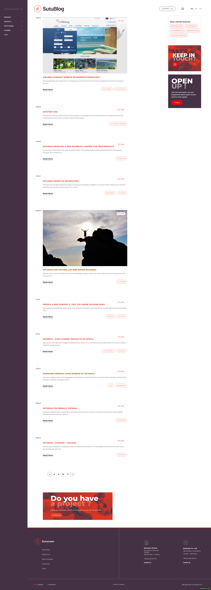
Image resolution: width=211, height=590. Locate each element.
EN (192, 9)
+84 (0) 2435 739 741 (189, 558)
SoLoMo (122, 193)
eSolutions (7, 21)
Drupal (111, 316)
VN (200, 9)
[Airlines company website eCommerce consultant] (85, 45)
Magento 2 (191, 30)
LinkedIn (40, 584)
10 (63, 474)
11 (67, 474)
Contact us (56, 515)
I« (45, 474)
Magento (121, 351)
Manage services (205, 588)
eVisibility (7, 30)
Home (115, 584)
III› (72, 474)
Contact (121, 584)
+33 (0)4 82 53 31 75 (150, 558)
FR (196, 9)
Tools (6, 35)
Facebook (121, 158)
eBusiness (7, 17)
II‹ (49, 474)
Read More (48, 90)
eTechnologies (9, 26)
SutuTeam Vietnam (117, 124)
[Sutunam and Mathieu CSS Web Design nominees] (85, 238)
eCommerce (120, 89)
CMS (111, 385)
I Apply (177, 103)
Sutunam (121, 281)
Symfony (121, 316)
